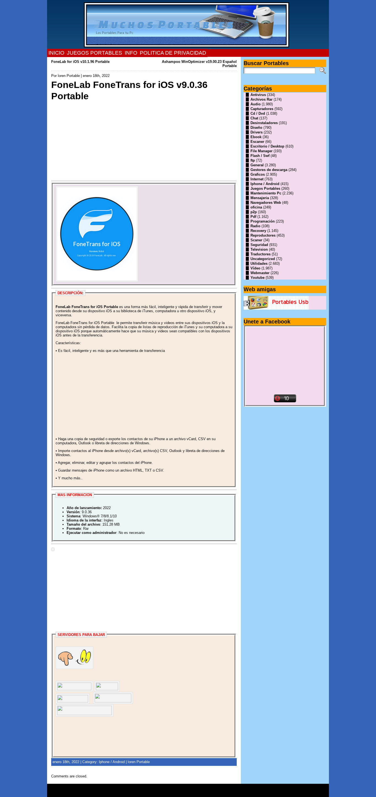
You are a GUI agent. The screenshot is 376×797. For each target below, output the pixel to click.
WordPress (188, 792)
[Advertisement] (144, 140)
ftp (252, 160)
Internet (256, 179)
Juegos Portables (265, 188)
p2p (253, 212)
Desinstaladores (264, 123)
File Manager (261, 151)
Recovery (258, 231)
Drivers (256, 132)
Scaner (256, 240)
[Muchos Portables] (188, 24)
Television (259, 249)
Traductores (260, 254)
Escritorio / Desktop (267, 146)
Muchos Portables (185, 788)
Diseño (256, 127)
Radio (255, 226)
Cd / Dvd (257, 113)
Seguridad (259, 245)
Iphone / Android (112, 762)
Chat (254, 118)
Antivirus (258, 95)
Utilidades (259, 263)
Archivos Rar (261, 99)
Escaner (257, 142)
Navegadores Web (265, 202)
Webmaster (259, 273)
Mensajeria (259, 198)
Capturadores (261, 109)
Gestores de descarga (268, 170)
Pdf (253, 217)
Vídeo (255, 268)
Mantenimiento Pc (265, 193)
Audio (255, 104)
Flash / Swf (259, 156)
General (257, 165)
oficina (256, 207)
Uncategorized (262, 259)
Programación (262, 221)
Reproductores (263, 235)
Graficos (257, 174)
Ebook (255, 137)
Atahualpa (207, 792)
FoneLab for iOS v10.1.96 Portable (80, 62)
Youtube (257, 278)
